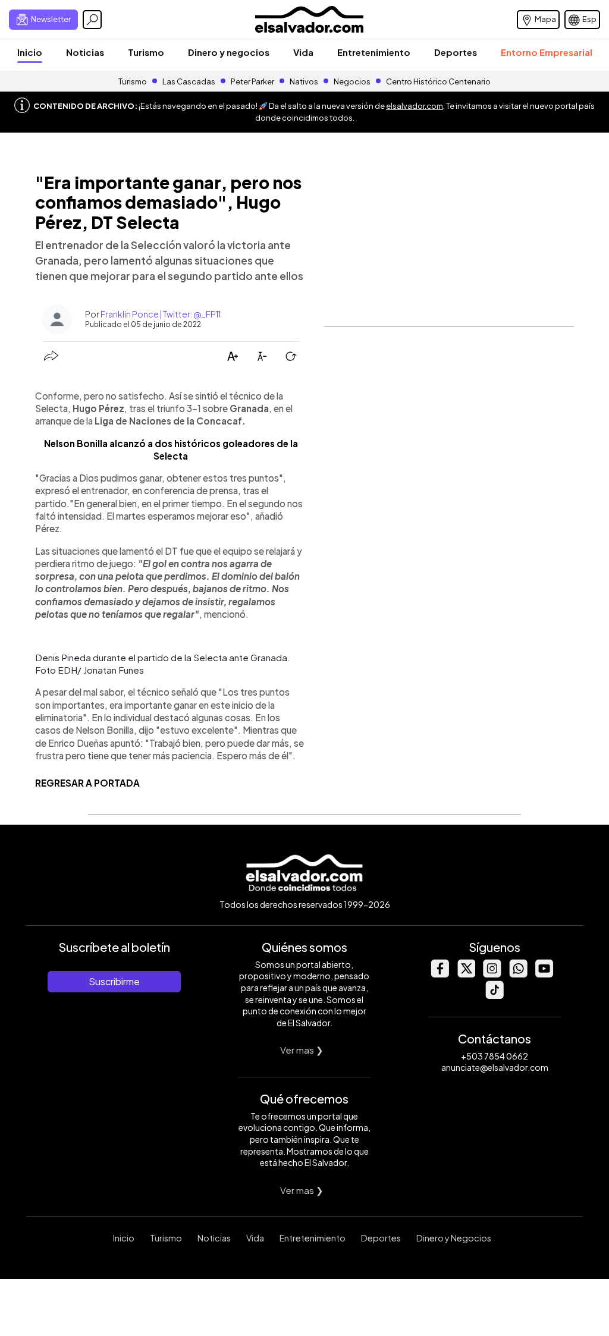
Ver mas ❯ (302, 1049)
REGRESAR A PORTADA (87, 782)
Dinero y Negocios (453, 1238)
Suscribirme (114, 981)
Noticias (85, 52)
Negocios (352, 81)
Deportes (455, 52)
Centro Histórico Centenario (438, 81)
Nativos (304, 81)
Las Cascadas (188, 81)
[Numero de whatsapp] (518, 974)
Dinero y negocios (228, 52)
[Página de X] (465, 974)
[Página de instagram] (491, 974)
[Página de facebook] (439, 974)
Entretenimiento (373, 52)
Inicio (29, 52)
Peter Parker (253, 81)
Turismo (146, 52)
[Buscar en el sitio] (92, 19)
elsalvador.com (414, 106)
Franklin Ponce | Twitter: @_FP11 (161, 314)
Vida (303, 52)
